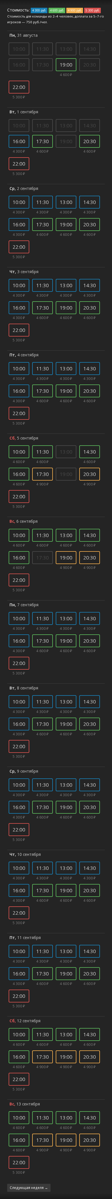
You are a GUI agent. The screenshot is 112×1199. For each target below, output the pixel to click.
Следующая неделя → (29, 1187)
